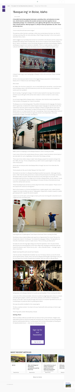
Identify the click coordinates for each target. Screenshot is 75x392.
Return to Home (37, 377)
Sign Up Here (37, 342)
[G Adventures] (37, 2)
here (21, 26)
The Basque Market (45, 255)
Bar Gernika (22, 86)
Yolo (52, 22)
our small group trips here (39, 323)
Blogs (3, 10)
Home (3, 7)
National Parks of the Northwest (44, 317)
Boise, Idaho (22, 37)
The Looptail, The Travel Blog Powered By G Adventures (22, 5)
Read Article (16, 372)
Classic (58, 22)
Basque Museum (35, 154)
